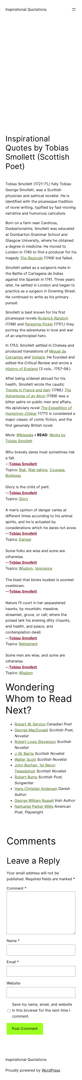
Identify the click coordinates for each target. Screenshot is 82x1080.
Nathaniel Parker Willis (34, 806)
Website (13, 983)
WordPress (51, 1070)
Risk (22, 469)
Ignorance (43, 568)
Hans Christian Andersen (36, 788)
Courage (57, 469)
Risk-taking (37, 469)
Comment (16, 888)
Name (13, 940)
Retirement (28, 643)
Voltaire (38, 357)
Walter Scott (25, 759)
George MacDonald (31, 730)
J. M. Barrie (24, 753)
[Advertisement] (41, 75)
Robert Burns (26, 777)
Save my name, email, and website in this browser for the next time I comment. (42, 1010)
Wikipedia (24, 435)
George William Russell (34, 800)
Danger (25, 539)
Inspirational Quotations (25, 9)
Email (13, 962)
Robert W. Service (30, 724)
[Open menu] (74, 9)
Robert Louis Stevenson (35, 741)
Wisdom (26, 568)
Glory (23, 498)
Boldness (13, 475)
